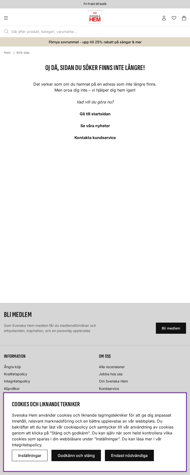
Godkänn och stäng (76, 455)
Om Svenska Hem (113, 381)
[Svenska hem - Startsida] (95, 17)
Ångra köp (12, 367)
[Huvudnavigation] (16, 18)
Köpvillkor (12, 388)
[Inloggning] (164, 18)
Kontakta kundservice (95, 137)
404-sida (22, 52)
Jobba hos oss (110, 374)
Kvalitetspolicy (15, 374)
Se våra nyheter (95, 125)
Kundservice (109, 388)
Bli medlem (171, 328)
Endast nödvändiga (129, 455)
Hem (7, 52)
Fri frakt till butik (95, 3)
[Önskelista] (174, 18)
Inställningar (29, 455)
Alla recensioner (112, 367)
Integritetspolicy (17, 381)
